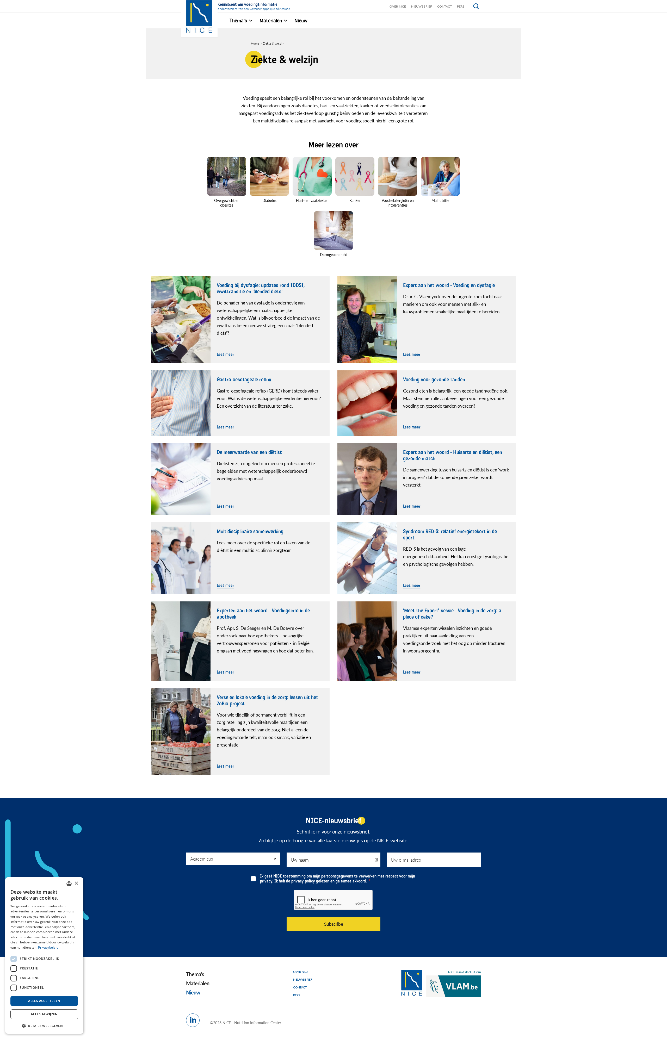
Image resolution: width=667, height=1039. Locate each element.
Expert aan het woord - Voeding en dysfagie (449, 285)
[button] (44, 1026)
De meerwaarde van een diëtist (249, 452)
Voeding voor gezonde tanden (434, 380)
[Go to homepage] (411, 983)
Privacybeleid (48, 947)
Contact (444, 6)
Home (255, 43)
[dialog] (44, 955)
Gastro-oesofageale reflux (244, 380)
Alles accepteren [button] (44, 1001)
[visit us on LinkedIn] (193, 1020)
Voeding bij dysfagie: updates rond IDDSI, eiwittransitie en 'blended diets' (261, 288)
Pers (461, 6)
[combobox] (69, 883)
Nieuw (193, 992)
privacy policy (303, 881)
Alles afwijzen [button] (44, 1014)
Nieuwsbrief (421, 6)
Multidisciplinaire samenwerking (250, 531)
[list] (333, 209)
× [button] (76, 883)
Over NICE (398, 6)
